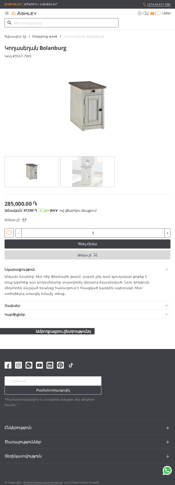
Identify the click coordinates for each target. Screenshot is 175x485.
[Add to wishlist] (9, 233)
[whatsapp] (29, 365)
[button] (7, 13)
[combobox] (61, 22)
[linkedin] (49, 365)
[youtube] (39, 365)
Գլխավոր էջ (15, 36)
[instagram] (18, 365)
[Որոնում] (10, 23)
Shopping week (45, 36)
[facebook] (8, 365)
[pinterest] (60, 365)
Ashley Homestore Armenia (42, 482)
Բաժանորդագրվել (53, 390)
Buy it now (87, 243)
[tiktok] (70, 365)
